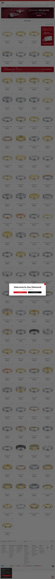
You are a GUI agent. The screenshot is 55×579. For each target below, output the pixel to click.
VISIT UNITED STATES (34, 292)
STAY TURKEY (20, 292)
